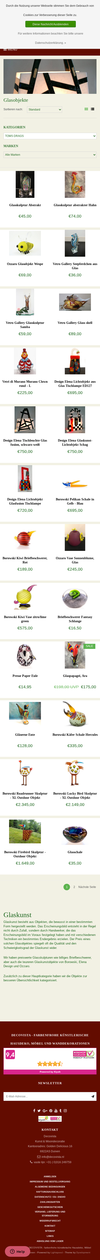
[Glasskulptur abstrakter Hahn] (75, 184)
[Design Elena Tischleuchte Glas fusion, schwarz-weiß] (25, 419)
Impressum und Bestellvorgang (50, 1182)
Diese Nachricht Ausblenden (51, 24)
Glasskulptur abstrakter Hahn (75, 205)
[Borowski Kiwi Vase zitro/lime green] (25, 596)
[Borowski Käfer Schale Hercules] (75, 713)
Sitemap (50, 1231)
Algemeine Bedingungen (50, 1187)
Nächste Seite (87, 887)
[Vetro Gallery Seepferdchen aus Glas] (75, 243)
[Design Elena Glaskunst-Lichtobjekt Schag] (75, 419)
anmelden (50, 1176)
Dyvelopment (83, 1252)
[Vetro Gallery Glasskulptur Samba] (25, 301)
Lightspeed (57, 1252)
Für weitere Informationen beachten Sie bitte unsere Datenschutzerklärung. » (50, 38)
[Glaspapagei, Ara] (75, 655)
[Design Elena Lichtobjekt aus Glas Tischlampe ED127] (75, 360)
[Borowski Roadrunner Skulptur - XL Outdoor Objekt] (25, 772)
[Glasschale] (75, 831)
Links (50, 1236)
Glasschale (75, 852)
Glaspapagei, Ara (75, 676)
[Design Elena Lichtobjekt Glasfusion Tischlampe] (25, 478)
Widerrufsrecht (50, 1221)
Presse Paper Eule (25, 676)
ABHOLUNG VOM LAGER (50, 1241)
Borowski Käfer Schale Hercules (75, 734)
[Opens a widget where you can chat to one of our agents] (17, 1252)
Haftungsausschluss (50, 1192)
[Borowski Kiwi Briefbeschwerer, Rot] (25, 537)
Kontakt (50, 1226)
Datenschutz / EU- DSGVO (50, 1197)
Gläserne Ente (25, 734)
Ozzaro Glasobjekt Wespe (25, 264)
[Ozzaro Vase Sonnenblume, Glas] (75, 537)
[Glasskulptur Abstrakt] (25, 184)
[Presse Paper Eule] (25, 655)
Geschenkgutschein (50, 1207)
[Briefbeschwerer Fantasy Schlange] (75, 596)
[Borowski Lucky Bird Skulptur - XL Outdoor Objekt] (75, 772)
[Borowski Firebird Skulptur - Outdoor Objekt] (25, 831)
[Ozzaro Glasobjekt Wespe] (25, 243)
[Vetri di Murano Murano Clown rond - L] (25, 360)
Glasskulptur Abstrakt (25, 205)
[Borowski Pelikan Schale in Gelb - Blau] (75, 478)
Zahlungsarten (50, 1202)
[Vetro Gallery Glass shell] (75, 301)
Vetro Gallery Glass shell (75, 323)
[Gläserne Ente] (25, 713)
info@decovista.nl (53, 1157)
